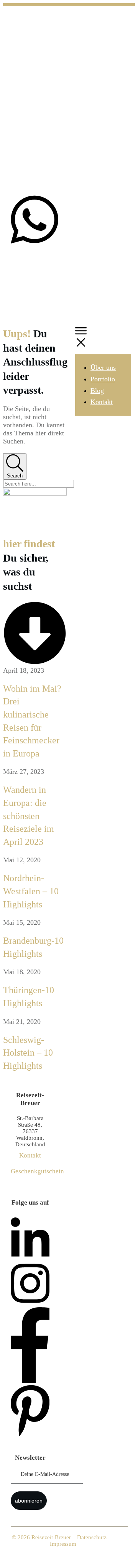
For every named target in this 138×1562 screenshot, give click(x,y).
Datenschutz (92, 1537)
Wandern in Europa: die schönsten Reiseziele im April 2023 (28, 815)
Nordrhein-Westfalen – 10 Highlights (31, 891)
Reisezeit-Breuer (51, 1537)
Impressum (63, 1544)
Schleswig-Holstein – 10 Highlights (28, 1053)
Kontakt (30, 1155)
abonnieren (29, 1501)
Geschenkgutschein (37, 1171)
